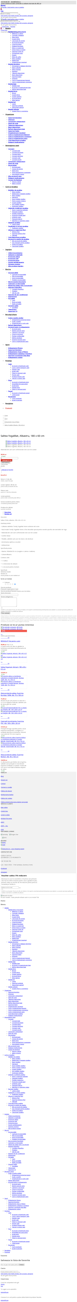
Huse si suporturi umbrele (20, 210)
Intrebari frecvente (6, 818)
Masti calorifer (16, 68)
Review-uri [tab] (8, 514)
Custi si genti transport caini (20, 368)
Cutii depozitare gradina (17, 140)
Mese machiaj (16, 69)
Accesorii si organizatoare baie (21, 87)
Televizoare (12, 309)
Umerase (14, 78)
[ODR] (3, 845)
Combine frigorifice (18, 289)
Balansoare (15, 60)
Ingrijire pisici (16, 387)
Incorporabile (13, 273)
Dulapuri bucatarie (17, 46)
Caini (10, 364)
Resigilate (9, 403)
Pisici (10, 380)
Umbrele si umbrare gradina (18, 208)
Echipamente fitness (15, 348)
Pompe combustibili (18, 336)
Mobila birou (12, 91)
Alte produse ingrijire (15, 266)
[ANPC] (3, 842)
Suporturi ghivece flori (18, 233)
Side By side (15, 293)
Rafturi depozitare (15, 325)
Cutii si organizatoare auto (17, 138)
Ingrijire (8, 250)
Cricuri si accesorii (17, 334)
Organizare (9, 114)
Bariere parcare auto (18, 331)
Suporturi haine (16, 77)
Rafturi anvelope (17, 338)
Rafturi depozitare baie (19, 89)
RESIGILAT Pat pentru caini (10, 641)
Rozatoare (12, 397)
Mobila (8, 28)
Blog (2, 776)
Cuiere (14, 104)
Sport (7, 345)
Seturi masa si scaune (18, 50)
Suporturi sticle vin (17, 51)
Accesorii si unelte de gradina (18, 239)
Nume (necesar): (6, 593)
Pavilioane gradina (17, 228)
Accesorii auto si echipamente (18, 327)
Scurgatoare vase (17, 53)
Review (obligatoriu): (7, 597)
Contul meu (4, 811)
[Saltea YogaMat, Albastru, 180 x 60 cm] (18, 441)
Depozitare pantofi (18, 107)
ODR (2, 829)
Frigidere (14, 291)
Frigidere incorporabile (19, 280)
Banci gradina (16, 195)
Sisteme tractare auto (19, 340)
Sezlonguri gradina (17, 206)
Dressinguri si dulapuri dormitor (21, 66)
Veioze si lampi (16, 182)
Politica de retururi (6, 791)
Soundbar (15, 307)
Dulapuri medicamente (16, 142)
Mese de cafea (16, 57)
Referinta (4, 572)
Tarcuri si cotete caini (18, 378)
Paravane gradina (17, 212)
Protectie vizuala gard (18, 215)
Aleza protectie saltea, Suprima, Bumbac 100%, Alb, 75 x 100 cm (12, 694)
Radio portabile (16, 304)
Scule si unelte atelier (15, 318)
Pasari (10, 391)
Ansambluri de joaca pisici (20, 384)
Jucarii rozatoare (17, 400)
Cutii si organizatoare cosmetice (22, 82)
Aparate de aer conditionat (18, 295)
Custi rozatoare (17, 398)
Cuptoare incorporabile (19, 274)
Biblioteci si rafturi (17, 33)
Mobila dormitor (14, 64)
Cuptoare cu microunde (16, 284)
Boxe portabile (16, 302)
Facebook (4, 868)
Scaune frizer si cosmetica (20, 111)
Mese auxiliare (16, 59)
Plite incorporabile (17, 276)
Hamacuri (15, 197)
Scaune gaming (16, 96)
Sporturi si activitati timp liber (19, 355)
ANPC (2, 822)
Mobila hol (12, 102)
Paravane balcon (17, 219)
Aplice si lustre (16, 183)
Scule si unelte (16, 321)
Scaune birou (16, 95)
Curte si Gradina (11, 187)
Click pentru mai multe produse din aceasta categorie (17, 16)
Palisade (14, 235)
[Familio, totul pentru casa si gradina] (12, 7)
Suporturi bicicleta (15, 118)
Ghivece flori (16, 232)
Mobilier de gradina (15, 190)
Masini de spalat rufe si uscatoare (20, 285)
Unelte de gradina (17, 244)
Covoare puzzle (16, 160)
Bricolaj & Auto (11, 315)
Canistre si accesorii (18, 332)
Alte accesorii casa (14, 176)
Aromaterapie (16, 167)
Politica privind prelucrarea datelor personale (14, 802)
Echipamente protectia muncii (21, 320)
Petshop (8, 361)
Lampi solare (16, 224)
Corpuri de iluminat (15, 180)
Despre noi (4, 780)
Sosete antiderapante (16, 262)
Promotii (8, 408)
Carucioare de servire (18, 41)
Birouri (14, 93)
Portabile (11, 298)
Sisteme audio (13, 306)
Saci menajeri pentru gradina (20, 243)
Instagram (4, 872)
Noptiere (14, 71)
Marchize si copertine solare (20, 221)
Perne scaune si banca (19, 201)
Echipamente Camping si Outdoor (20, 354)
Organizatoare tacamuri (19, 62)
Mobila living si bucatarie (17, 32)
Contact (3, 784)
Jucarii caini (15, 371)
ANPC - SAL (4, 826)
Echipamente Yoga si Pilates (18, 352)
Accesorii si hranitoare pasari (21, 393)
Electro (8, 269)
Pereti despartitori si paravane (21, 172)
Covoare (11, 149)
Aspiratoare (12, 296)
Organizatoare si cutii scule (20, 323)
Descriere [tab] (8, 512)
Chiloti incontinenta (15, 253)
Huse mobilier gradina (18, 199)
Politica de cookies (6, 798)
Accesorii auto (16, 329)
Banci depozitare (17, 75)
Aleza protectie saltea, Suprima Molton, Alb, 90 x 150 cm (12, 756)
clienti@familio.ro (16, 2)
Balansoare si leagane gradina (21, 194)
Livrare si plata (5, 815)
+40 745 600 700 (5, 2)
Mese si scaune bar (18, 48)
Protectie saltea (14, 257)
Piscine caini (15, 375)
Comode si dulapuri (18, 35)
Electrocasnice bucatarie (17, 282)
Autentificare (4, 1292)
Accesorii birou (16, 98)
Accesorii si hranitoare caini (20, 366)
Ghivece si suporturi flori (17, 230)
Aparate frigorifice (15, 287)
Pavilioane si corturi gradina (18, 226)
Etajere (14, 55)
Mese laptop (16, 100)
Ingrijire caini (16, 369)
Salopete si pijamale (15, 255)
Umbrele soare (16, 217)
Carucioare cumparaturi (16, 121)
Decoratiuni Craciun (18, 174)
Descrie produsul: (6, 587)
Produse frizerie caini (18, 377)
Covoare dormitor (17, 156)
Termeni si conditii (6, 787)
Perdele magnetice (17, 213)
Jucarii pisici (15, 386)
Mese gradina (16, 192)
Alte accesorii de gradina (19, 241)
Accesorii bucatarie (18, 42)
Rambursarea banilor (7, 795)
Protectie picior (13, 260)
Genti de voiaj (13, 123)
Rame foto (15, 171)
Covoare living (16, 154)
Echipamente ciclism (15, 357)
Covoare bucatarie (17, 152)
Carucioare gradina (17, 246)
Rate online (4, 807)
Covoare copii (16, 158)
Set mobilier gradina (18, 204)
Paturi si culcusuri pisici (19, 389)
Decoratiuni (12, 165)
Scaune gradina (16, 203)
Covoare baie (16, 151)
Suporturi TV (12, 311)
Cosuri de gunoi (17, 44)
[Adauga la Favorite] (1, 633)
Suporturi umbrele (17, 106)
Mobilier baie (16, 86)
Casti (13, 300)
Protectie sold (13, 258)
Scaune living (16, 39)
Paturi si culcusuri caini (19, 373)
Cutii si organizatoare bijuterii (21, 80)
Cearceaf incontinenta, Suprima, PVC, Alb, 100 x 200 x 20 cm (12, 722)
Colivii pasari (16, 395)
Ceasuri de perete (17, 169)
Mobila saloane (13, 109)
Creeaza (21, 1264)
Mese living (15, 37)
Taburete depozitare (18, 73)
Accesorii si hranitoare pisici (20, 382)
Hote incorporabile (17, 278)
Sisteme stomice (14, 264)
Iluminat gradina (14, 222)
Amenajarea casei (12, 145)
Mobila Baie (12, 84)
